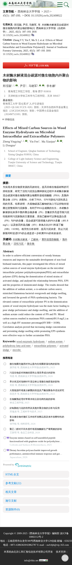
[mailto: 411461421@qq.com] (26, 141)
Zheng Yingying (12, 141)
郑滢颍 (7, 85)
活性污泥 (19, 243)
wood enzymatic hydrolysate (30, 341)
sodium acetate (55, 341)
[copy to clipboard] (32, 53)
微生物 (31, 243)
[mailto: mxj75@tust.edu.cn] (61, 141)
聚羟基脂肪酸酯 (51, 239)
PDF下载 (39, 65)
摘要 (8, 175)
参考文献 (13, 483)
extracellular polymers (45, 345)
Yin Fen (34, 141)
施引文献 (11, 500)
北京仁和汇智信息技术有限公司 (31, 551)
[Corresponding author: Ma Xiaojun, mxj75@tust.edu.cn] (58, 141)
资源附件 (12, 509)
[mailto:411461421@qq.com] (16, 85)
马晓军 (33, 85)
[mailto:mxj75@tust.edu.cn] (43, 85)
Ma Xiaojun (48, 141)
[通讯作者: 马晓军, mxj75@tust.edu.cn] (40, 85)
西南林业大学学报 (29, 11)
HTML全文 (12, 474)
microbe (17, 350)
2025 (46, 11)
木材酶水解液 (20, 239)
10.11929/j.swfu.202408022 (46, 15)
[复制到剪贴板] (32, 34)
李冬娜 (50, 85)
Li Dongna (9, 145)
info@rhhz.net (31, 560)
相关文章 (11, 491)
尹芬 (23, 85)
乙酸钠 (35, 239)
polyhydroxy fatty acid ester (17, 345)
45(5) (6, 15)
